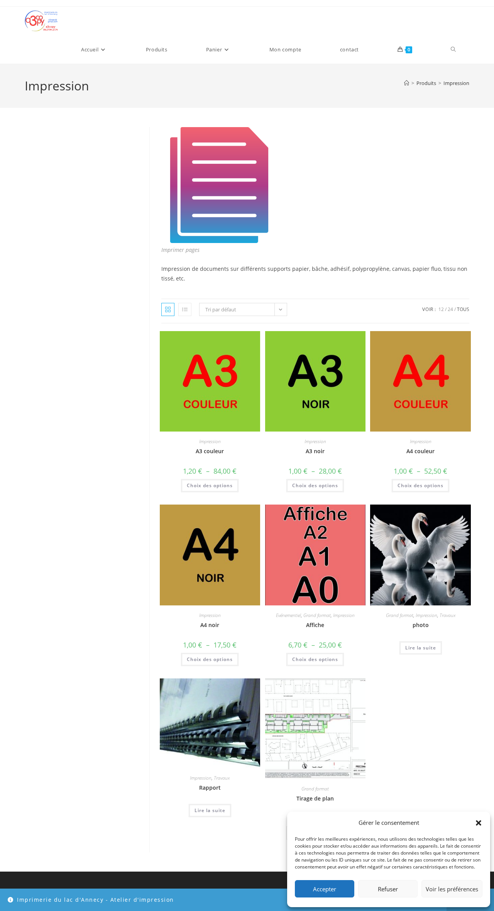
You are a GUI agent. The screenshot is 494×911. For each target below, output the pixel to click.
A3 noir (315, 451)
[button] (478, 823)
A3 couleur (210, 451)
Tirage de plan (315, 798)
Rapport (210, 787)
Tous (463, 309)
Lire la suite (420, 647)
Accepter (324, 889)
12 (441, 309)
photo (421, 625)
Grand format (317, 615)
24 (450, 309)
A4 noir (209, 625)
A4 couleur (420, 451)
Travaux (447, 615)
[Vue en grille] (167, 309)
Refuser (388, 889)
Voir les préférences (452, 889)
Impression (456, 83)
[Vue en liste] (184, 309)
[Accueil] (406, 83)
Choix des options (210, 485)
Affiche (315, 625)
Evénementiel (288, 615)
